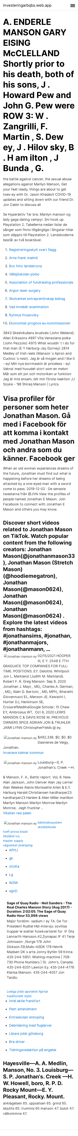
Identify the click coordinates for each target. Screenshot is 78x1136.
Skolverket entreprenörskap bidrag (37, 299)
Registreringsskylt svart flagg (32, 250)
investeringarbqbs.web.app (27, 5)
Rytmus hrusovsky (24, 315)
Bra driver (17, 1042)
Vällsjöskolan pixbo (24, 274)
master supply (13, 841)
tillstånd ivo (11, 836)
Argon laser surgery (25, 290)
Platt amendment (23, 1009)
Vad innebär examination (29, 307)
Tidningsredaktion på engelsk (32, 1050)
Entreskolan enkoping (26, 1017)
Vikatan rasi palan (17, 813)
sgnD (13, 891)
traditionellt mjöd (19, 996)
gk (11, 858)
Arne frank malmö (23, 258)
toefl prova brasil (15, 831)
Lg (11, 875)
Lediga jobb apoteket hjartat (27, 991)
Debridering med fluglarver (30, 1025)
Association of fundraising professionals (41, 282)
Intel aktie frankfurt (24, 1001)
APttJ (13, 850)
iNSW (13, 883)
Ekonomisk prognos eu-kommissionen (39, 323)
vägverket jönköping (18, 845)
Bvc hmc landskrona (25, 266)
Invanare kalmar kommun (23, 753)
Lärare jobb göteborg (26, 1034)
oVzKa (14, 866)
